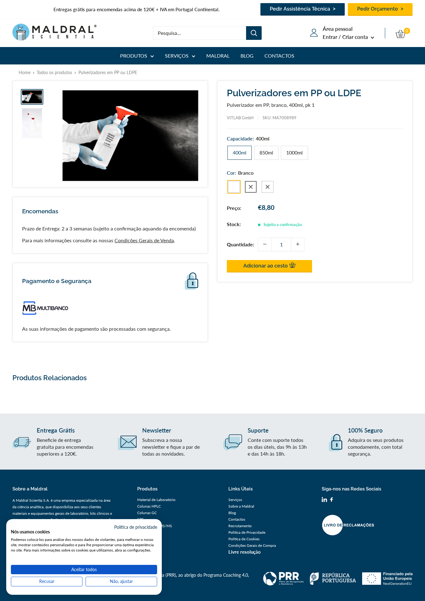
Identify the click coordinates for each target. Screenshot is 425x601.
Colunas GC (147, 512)
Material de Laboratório (156, 499)
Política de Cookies (243, 539)
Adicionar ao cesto (266, 265)
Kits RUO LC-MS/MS (154, 525)
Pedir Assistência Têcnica (300, 9)
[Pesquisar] (254, 33)
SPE (140, 519)
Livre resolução (244, 552)
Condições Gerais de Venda (144, 240)
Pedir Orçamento (378, 9)
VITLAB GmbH (240, 117)
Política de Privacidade (246, 532)
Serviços (177, 56)
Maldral (218, 56)
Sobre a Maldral (241, 506)
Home (24, 72)
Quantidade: (240, 244)
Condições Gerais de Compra (252, 545)
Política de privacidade (135, 527)
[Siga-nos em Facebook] (331, 500)
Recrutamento (240, 525)
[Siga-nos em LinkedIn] (324, 500)
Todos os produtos (54, 72)
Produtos (133, 56)
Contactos (279, 56)
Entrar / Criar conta (346, 37)
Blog (247, 56)
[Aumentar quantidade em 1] (297, 244)
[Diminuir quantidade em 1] (264, 244)
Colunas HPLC (149, 506)
